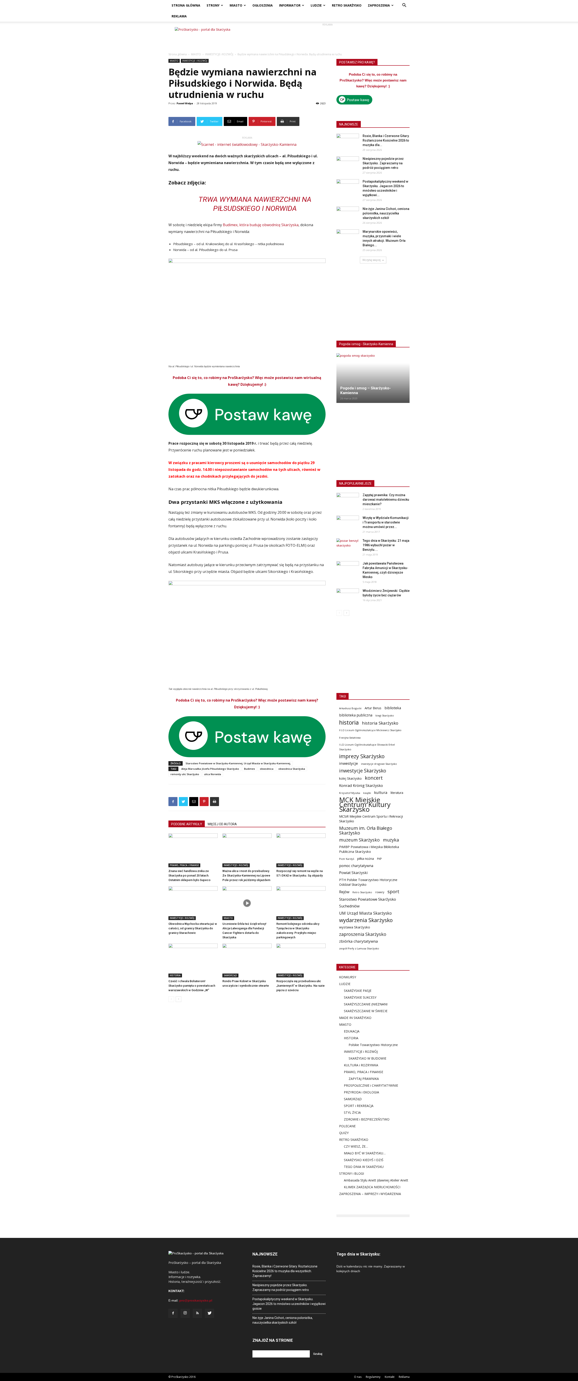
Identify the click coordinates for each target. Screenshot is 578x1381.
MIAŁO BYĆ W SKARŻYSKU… (365, 1153)
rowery (379, 892)
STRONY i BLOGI (351, 1173)
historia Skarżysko (380, 723)
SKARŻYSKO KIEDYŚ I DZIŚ (363, 1160)
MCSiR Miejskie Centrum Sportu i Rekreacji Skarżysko (371, 818)
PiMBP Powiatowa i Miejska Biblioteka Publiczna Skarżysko (369, 849)
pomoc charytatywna (356, 865)
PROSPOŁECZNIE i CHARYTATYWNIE (371, 1085)
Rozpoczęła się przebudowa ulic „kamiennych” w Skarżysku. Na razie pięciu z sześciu (300, 985)
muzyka (391, 839)
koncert (374, 777)
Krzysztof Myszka (349, 793)
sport (393, 891)
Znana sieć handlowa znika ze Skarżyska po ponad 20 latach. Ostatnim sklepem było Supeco (189, 875)
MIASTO (236, 5)
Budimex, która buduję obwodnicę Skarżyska (260, 224)
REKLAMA (179, 16)
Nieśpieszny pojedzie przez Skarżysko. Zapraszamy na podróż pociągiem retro (383, 163)
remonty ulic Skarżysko (184, 774)
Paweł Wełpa (185, 103)
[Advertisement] (327, 37)
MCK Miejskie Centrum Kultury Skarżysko (365, 804)
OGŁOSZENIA (262, 5)
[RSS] (197, 1313)
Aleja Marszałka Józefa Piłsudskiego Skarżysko (210, 768)
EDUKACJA (351, 1031)
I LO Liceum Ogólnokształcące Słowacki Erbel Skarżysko (367, 747)
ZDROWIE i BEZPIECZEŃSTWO (366, 1119)
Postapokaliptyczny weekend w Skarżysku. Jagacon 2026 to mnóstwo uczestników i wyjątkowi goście (289, 1303)
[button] (404, 6)
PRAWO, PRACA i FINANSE (184, 865)
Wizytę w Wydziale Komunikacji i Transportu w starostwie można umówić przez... (386, 522)
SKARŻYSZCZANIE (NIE (361, 1004)
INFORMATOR (290, 5)
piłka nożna (365, 858)
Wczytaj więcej (371, 260)
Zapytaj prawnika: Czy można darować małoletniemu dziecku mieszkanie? (386, 499)
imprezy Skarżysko (362, 756)
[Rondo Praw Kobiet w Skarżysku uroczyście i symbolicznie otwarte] (247, 960)
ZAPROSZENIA (379, 5)
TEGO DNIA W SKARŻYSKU (364, 1167)
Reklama (404, 1377)
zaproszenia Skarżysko (362, 934)
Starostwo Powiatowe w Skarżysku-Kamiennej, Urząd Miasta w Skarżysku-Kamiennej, (238, 763)
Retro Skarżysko (362, 892)
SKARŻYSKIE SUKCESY (360, 997)
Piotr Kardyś (346, 858)
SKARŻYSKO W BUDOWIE (367, 1058)
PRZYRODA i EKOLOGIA (361, 1092)
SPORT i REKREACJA (358, 1106)
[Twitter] (209, 1313)
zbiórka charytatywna (358, 941)
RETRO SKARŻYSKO (346, 5)
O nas (357, 1377)
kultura (380, 792)
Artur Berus (373, 708)
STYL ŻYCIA (352, 1112)
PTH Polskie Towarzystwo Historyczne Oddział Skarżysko (368, 882)
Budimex (249, 768)
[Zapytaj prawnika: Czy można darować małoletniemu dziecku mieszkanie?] (347, 501)
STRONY (213, 5)
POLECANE (347, 1126)
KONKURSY (347, 977)
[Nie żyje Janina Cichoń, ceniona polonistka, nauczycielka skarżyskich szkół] (347, 214)
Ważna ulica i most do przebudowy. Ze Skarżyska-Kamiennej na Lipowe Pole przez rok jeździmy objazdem (246, 875)
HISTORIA (175, 975)
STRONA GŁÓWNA (186, 5)
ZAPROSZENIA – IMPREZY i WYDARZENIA (370, 1194)
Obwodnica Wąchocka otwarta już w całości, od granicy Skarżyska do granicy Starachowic (192, 928)
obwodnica (266, 768)
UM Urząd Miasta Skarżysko (365, 913)
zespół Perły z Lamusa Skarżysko (359, 948)
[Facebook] (172, 1313)
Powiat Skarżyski (353, 872)
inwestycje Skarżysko (362, 770)
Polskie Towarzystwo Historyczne (373, 1045)
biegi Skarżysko (384, 715)
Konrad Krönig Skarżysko (361, 785)
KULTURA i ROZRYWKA (361, 1065)
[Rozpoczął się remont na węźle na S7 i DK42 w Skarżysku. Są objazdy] (301, 850)
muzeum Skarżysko (359, 839)
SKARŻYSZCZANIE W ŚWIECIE (365, 1011)
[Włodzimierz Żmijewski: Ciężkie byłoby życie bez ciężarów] (347, 596)
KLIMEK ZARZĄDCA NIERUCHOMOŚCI (372, 1187)
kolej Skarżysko (350, 778)
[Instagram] (185, 1313)
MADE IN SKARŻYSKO (355, 1018)
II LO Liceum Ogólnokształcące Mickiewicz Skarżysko (370, 730)
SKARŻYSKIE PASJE (357, 990)
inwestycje (348, 763)
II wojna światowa (350, 737)
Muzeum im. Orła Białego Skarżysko (365, 830)
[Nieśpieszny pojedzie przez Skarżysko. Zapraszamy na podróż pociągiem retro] (347, 164)
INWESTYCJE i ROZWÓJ (219, 54)
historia (349, 722)
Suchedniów (349, 906)
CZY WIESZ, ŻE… (356, 1146)
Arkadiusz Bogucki (350, 708)
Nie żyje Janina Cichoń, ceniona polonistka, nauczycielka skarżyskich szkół (386, 213)
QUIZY (344, 1133)
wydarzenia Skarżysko (366, 920)
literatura (397, 793)
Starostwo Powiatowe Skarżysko (367, 899)
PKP (379, 859)
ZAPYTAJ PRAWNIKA (364, 1078)
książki (367, 793)
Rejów (344, 892)
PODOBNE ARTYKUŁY (186, 824)
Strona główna (177, 54)
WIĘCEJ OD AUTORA (222, 824)
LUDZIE (316, 5)
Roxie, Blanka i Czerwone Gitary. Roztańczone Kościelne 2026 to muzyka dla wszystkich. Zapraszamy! (284, 1271)
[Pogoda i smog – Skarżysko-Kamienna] (373, 378)
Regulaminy (373, 1377)
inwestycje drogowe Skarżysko (379, 763)
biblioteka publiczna (355, 715)
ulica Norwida (212, 774)
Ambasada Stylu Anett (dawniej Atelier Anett (376, 1180)
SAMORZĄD (230, 975)
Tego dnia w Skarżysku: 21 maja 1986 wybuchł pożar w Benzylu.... (386, 545)
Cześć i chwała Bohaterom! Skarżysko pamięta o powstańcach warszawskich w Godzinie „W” (191, 985)
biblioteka (393, 708)
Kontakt (389, 1377)
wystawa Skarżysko (354, 927)
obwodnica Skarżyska (291, 768)
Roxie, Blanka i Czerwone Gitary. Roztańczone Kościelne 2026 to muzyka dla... (386, 140)
